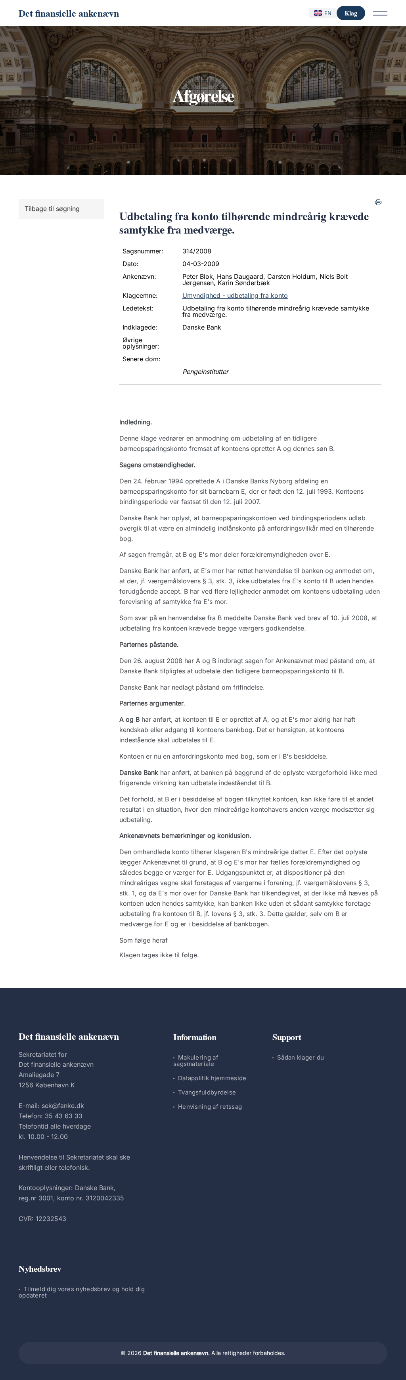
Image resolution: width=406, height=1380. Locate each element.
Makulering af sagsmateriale (195, 1061)
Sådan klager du (300, 1057)
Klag (351, 12)
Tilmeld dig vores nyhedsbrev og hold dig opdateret (82, 1292)
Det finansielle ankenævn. (176, 1352)
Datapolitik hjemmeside (212, 1078)
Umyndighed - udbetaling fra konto (235, 295)
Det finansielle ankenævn (69, 13)
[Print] (378, 202)
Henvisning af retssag (210, 1106)
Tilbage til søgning (52, 209)
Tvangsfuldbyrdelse (207, 1092)
